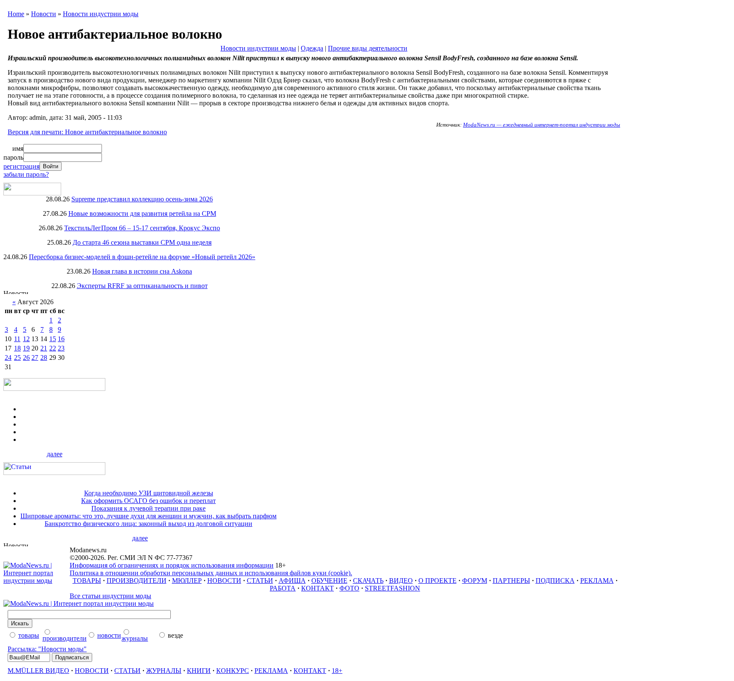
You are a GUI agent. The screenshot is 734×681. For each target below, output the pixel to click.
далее (54, 454)
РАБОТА (283, 588)
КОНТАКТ (317, 588)
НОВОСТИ (224, 580)
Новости (43, 13)
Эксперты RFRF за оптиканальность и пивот (142, 285)
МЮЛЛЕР (187, 580)
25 (17, 357)
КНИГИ (199, 670)
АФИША (292, 580)
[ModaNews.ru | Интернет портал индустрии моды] (36, 580)
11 (17, 338)
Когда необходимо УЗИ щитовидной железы (148, 493)
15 (52, 338)
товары (28, 635)
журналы (134, 638)
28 (43, 357)
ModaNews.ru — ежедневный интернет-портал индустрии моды (541, 125)
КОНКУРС (232, 670)
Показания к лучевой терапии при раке (148, 508)
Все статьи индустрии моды (110, 595)
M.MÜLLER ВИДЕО (38, 670)
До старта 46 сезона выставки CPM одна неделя (142, 242)
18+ (337, 670)
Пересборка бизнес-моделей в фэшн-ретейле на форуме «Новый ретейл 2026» (142, 256)
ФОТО (349, 588)
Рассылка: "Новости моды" (47, 649)
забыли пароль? (26, 174)
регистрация (21, 166)
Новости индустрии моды (100, 13)
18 (17, 348)
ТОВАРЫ (87, 580)
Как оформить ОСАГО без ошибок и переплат (148, 500)
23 (61, 348)
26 (26, 357)
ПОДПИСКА (555, 580)
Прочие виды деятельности (367, 48)
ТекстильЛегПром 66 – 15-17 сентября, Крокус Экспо (142, 228)
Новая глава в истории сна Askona (142, 271)
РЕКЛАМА (597, 580)
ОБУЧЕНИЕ (329, 580)
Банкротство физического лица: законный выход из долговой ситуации (148, 523)
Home (16, 13)
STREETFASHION (392, 588)
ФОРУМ (474, 580)
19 (26, 348)
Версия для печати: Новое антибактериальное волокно (87, 132)
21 (43, 348)
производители (64, 638)
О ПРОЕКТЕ (437, 580)
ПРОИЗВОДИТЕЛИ (137, 580)
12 (26, 338)
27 (34, 357)
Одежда (312, 48)
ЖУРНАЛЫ (163, 670)
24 (8, 357)
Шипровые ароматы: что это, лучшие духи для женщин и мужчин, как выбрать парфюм (148, 516)
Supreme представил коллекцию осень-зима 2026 (142, 199)
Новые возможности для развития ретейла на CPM (142, 213)
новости (109, 635)
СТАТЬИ (260, 580)
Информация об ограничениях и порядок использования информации (172, 565)
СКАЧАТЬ (368, 580)
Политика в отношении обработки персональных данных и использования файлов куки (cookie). (211, 572)
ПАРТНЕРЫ (511, 580)
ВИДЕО (401, 580)
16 (61, 338)
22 (52, 348)
